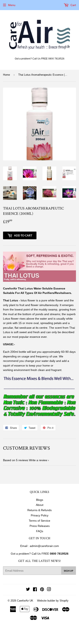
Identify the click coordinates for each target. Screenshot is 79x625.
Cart (73, 5)
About (39, 504)
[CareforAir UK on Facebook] (35, 589)
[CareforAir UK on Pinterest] (42, 589)
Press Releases (40, 526)
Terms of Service (39, 520)
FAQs (39, 531)
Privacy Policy (39, 515)
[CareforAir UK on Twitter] (28, 589)
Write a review (38, 460)
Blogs (39, 499)
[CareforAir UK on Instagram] (49, 589)
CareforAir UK (25, 600)
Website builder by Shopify (52, 600)
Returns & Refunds (39, 510)
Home (6, 74)
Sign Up (68, 570)
